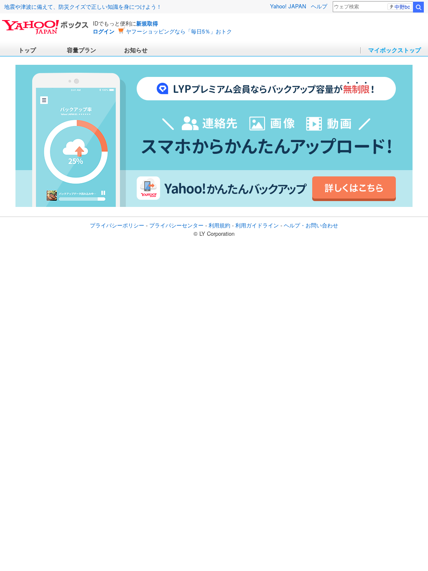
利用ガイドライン (257, 225)
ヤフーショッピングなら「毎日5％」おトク (179, 31)
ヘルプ (319, 6)
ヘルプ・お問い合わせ (311, 225)
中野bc (402, 6)
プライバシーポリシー (117, 225)
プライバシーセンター (176, 225)
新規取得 (147, 23)
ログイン (104, 31)
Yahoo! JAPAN (288, 6)
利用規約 (219, 225)
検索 (418, 7)
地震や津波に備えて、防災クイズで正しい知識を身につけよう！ (83, 6)
